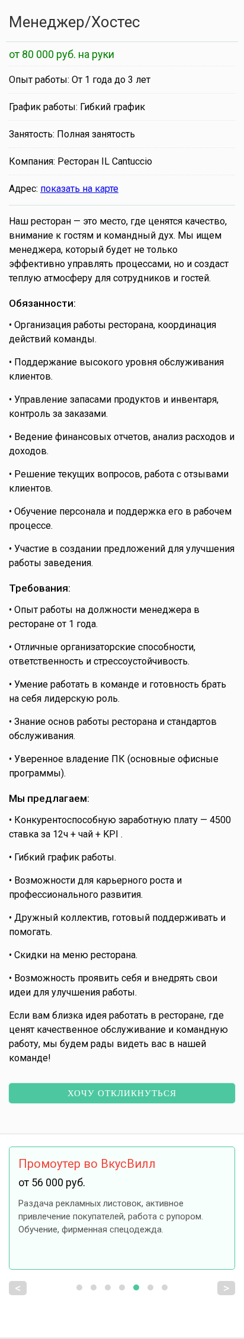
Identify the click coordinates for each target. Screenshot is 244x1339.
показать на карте (79, 188)
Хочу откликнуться (122, 1093)
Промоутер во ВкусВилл (87, 1164)
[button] (79, 1287)
